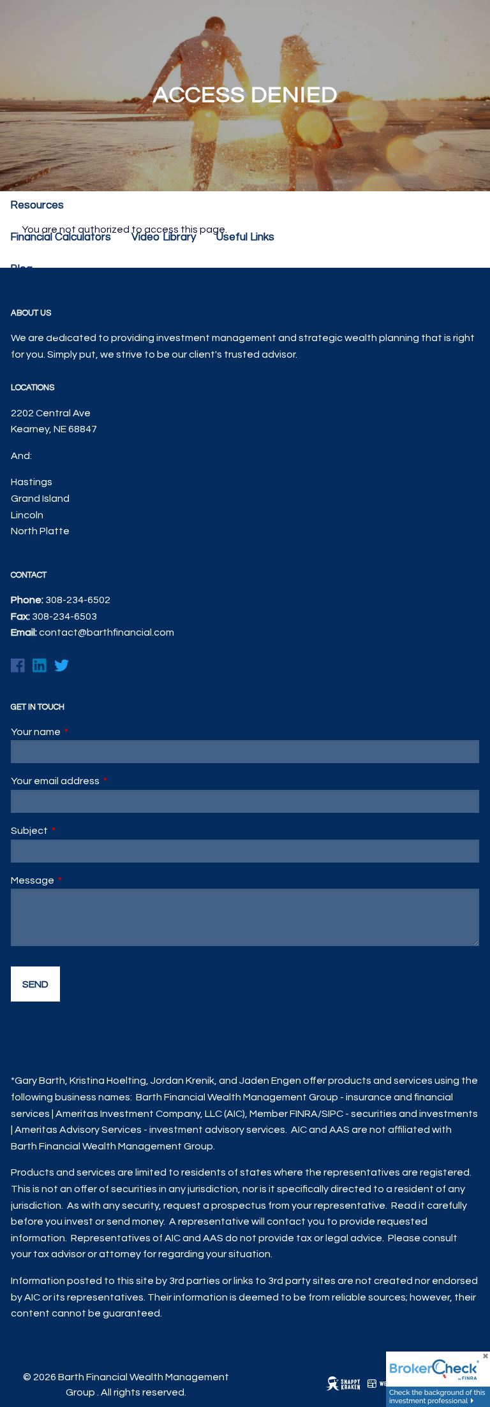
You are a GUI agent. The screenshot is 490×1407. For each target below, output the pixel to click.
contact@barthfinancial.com (106, 632)
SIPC (332, 1114)
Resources (37, 205)
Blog (21, 269)
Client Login (38, 332)
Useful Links (245, 237)
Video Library (163, 237)
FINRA (304, 1114)
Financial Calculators (60, 237)
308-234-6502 (77, 600)
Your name (83, 732)
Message (80, 880)
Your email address (103, 781)
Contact (30, 300)
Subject (77, 831)
